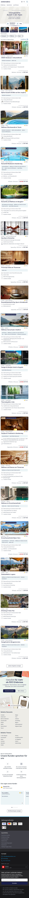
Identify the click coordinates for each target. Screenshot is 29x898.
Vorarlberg (17, 720)
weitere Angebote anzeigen (14, 665)
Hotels (2, 745)
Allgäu (16, 715)
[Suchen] (27, 2)
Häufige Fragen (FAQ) (6, 846)
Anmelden (14, 883)
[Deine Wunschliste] (24, 2)
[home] (11, 1)
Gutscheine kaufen (5, 835)
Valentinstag (18, 743)
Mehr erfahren (21, 690)
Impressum (4, 844)
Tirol (16, 716)
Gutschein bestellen (9, 690)
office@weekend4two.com (9, 856)
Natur (2, 739)
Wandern (3, 743)
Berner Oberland (4, 718)
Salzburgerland (18, 724)
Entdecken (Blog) (5, 837)
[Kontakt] (22, 2)
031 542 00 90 (6, 860)
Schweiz (2, 715)
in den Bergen (4, 735)
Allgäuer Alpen (18, 726)
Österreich (3, 716)
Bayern (16, 722)
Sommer (3, 741)
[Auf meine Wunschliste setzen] (27, 43)
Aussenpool (3, 737)
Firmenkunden (4, 839)
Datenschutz (4, 840)
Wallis (2, 724)
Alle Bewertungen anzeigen (14, 811)
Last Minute (16, 5)
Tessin (2, 728)
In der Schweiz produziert (15, 705)
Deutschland (4, 726)
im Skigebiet (18, 739)
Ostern (16, 741)
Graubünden (4, 720)
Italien (2, 722)
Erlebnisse (3, 5)
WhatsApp (5, 858)
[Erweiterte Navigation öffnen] (28, 5)
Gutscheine (9, 5)
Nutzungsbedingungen (6, 843)
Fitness (16, 735)
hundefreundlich (19, 737)
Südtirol (17, 718)
